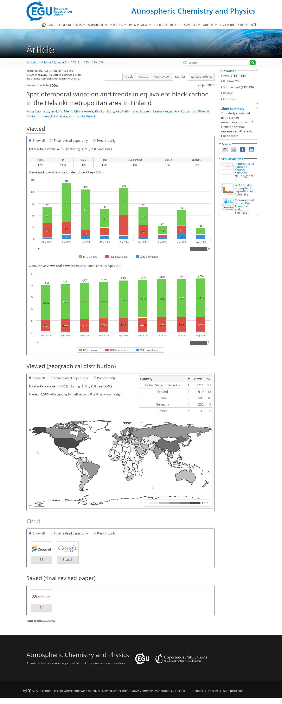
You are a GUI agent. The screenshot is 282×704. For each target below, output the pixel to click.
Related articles (201, 76)
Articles (31, 62)
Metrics (180, 76)
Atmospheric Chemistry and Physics (194, 11)
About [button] (208, 25)
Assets (143, 76)
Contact (198, 691)
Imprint (213, 691)
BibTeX (228, 93)
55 (41, 559)
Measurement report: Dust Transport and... (244, 204)
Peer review (161, 76)
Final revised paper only (71, 140)
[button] (184, 62)
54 (41, 607)
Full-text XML (232, 81)
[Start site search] (253, 62)
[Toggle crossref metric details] (41, 548)
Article (129, 76)
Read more (230, 136)
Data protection (233, 691)
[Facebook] (242, 149)
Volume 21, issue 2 (53, 62)
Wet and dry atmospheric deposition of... (245, 188)
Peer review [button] (138, 25)
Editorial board (167, 25)
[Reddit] (234, 149)
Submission (97, 25)
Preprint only (106, 140)
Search (68, 559)
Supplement (231, 87)
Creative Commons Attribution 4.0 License (157, 691)
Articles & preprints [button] (66, 25)
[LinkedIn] (251, 149)
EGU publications (234, 25)
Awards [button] (190, 25)
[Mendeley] (225, 149)
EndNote (229, 99)
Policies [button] (116, 25)
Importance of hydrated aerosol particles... (244, 168)
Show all (39, 140)
